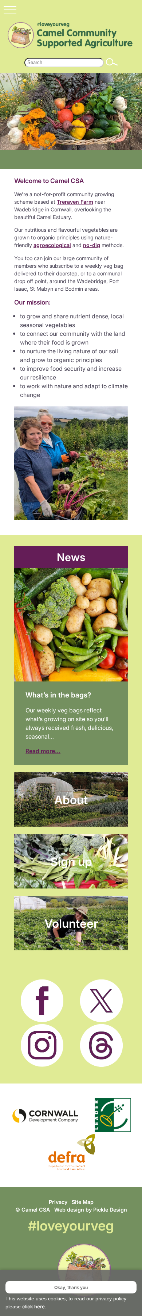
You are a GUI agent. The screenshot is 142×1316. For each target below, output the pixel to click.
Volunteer (71, 923)
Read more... (42, 751)
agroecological (52, 245)
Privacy (58, 1202)
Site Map (83, 1202)
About (71, 799)
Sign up (71, 861)
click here (33, 1306)
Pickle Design (110, 1209)
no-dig (91, 245)
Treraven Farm (75, 202)
